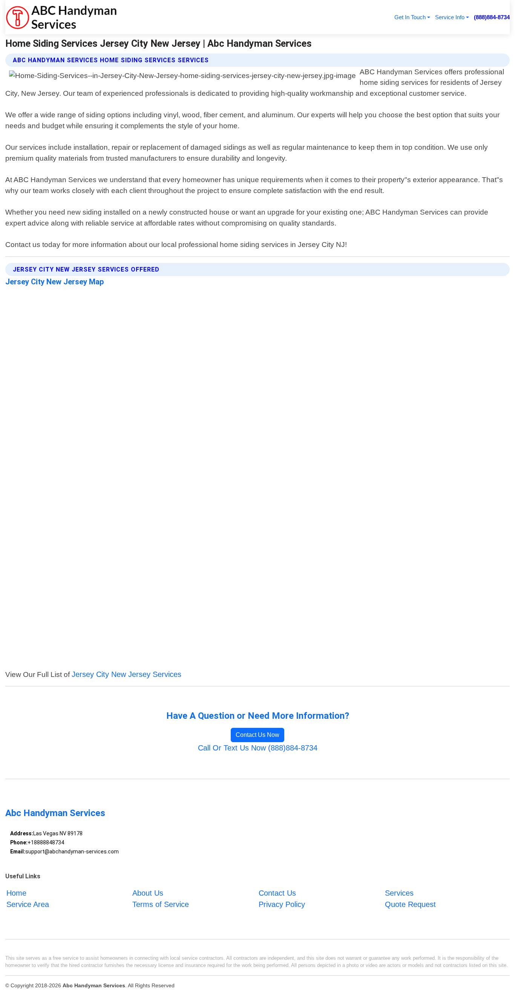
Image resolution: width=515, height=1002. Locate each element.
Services (399, 893)
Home (16, 893)
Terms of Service (160, 904)
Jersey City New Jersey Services (126, 674)
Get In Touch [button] (410, 17)
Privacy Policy (282, 904)
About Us (147, 893)
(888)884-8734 (492, 17)
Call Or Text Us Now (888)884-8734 (257, 748)
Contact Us (277, 893)
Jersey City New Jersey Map (54, 281)
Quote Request (410, 904)
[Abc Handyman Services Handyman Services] (61, 17)
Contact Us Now (257, 735)
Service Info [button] (449, 17)
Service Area (27, 904)
